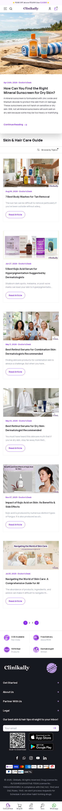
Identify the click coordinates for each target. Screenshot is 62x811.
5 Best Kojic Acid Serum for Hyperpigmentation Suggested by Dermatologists (25, 273)
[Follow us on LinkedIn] (44, 758)
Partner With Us (12, 701)
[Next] (36, 623)
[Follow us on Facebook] (17, 758)
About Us (8, 692)
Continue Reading (13, 124)
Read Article (15, 214)
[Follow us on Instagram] (31, 758)
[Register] (54, 728)
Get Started (10, 682)
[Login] (50, 9)
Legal (6, 710)
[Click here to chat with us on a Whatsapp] (24, 758)
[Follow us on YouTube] (38, 758)
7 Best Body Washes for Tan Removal (28, 196)
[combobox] (10, 8)
